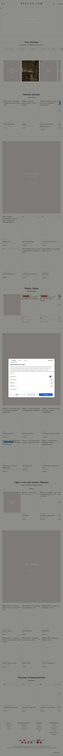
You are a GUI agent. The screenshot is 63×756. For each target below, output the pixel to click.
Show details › (13, 389)
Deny (17, 394)
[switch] (51, 377)
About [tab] (25, 360)
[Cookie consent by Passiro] (50, 360)
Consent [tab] (14, 360)
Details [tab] (19, 360)
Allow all (46, 394)
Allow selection (31, 394)
